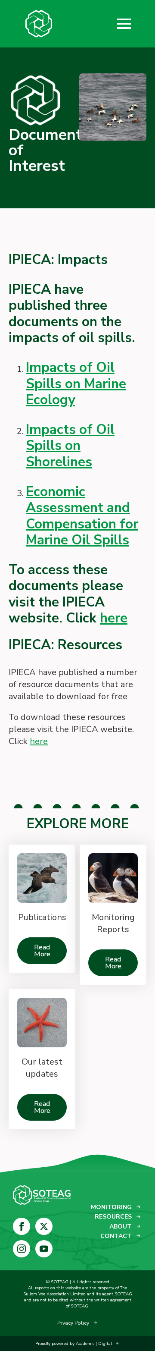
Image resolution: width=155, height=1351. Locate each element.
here (113, 618)
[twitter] (44, 1226)
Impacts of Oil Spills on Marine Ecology (76, 383)
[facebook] (21, 1226)
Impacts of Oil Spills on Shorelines (70, 445)
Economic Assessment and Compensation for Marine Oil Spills (82, 516)
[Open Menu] (124, 24)
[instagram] (21, 1248)
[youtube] (44, 1248)
